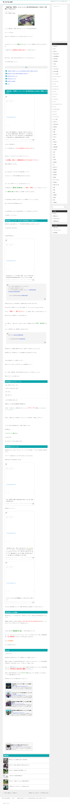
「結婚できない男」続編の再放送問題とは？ (16, 775)
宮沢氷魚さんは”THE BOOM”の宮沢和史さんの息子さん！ (17, 73)
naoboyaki (8, 279)
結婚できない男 (56, 184)
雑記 (54, 199)
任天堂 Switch (55, 124)
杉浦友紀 (55, 162)
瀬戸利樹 (55, 174)
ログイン (55, 213)
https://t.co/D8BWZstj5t (18, 334)
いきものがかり (56, 68)
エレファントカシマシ (57, 76)
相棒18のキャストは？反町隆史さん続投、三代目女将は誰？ (18, 759)
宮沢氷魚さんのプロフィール (12, 76)
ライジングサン (56, 116)
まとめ (8, 83)
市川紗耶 (55, 149)
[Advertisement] (26, 729)
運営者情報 (55, 232)
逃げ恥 (54, 197)
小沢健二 (55, 144)
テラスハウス (55, 99)
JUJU (54, 48)
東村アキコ (55, 167)
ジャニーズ (55, 94)
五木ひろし (55, 121)
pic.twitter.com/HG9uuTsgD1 (14, 291)
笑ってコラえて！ (56, 179)
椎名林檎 (55, 169)
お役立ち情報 (55, 71)
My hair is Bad (55, 53)
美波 (54, 187)
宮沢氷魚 (14, 13)
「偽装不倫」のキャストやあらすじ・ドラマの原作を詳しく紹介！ (19, 786)
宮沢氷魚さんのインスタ (11, 78)
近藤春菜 (55, 194)
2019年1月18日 (25, 295)
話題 (54, 192)
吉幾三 (54, 129)
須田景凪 (55, 202)
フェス (54, 106)
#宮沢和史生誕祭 (32, 289)
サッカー (55, 91)
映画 (54, 157)
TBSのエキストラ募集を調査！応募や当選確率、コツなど (18, 770)
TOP (6, 798)
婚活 (54, 139)
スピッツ (55, 96)
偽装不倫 (10, 13)
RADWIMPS (55, 61)
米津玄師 (55, 182)
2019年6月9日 (22, 338)
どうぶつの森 (55, 73)
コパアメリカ (55, 86)
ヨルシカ (55, 114)
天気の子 (55, 134)
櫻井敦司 (55, 172)
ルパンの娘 (55, 119)
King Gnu (55, 51)
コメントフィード (56, 218)
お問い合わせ (55, 227)
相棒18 (54, 177)
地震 (54, 131)
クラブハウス (55, 81)
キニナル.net (7, 2)
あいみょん (55, 66)
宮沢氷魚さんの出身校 (11, 81)
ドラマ (6, 13)
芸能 (54, 189)
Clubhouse (55, 46)
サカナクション (56, 89)
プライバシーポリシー (57, 230)
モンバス (55, 111)
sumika (54, 63)
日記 (54, 154)
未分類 (54, 159)
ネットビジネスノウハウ (57, 104)
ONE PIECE (55, 58)
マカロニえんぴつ (56, 109)
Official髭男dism (56, 56)
